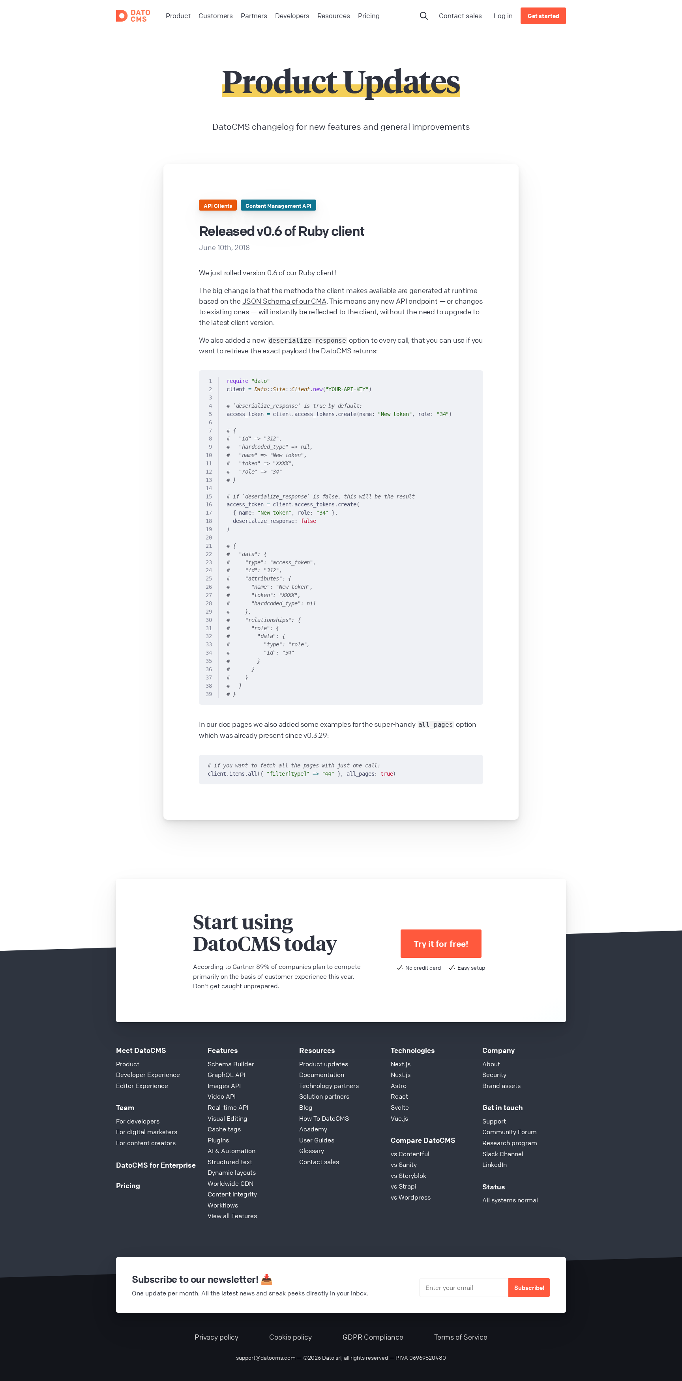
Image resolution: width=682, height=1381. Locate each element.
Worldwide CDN (230, 1183)
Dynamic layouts (232, 1172)
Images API (224, 1086)
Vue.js (399, 1118)
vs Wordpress (411, 1197)
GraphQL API (226, 1075)
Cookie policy (290, 1336)
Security (494, 1075)
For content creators (146, 1143)
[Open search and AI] (424, 16)
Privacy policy (216, 1336)
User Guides (316, 1140)
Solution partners (324, 1096)
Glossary (311, 1151)
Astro (399, 1086)
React (399, 1096)
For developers (137, 1121)
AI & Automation (231, 1151)
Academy (313, 1129)
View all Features (232, 1216)
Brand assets (501, 1086)
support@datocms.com (266, 1357)
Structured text (230, 1162)
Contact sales (460, 15)
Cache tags (224, 1129)
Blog (306, 1107)
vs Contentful (410, 1154)
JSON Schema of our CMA (284, 301)
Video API (222, 1096)
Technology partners (329, 1086)
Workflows (223, 1205)
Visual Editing (227, 1118)
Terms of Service (460, 1336)
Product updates (323, 1064)
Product (127, 1064)
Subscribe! (529, 1287)
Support (494, 1121)
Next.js (400, 1064)
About (491, 1064)
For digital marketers (146, 1132)
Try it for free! (441, 944)
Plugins (218, 1140)
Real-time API (228, 1107)
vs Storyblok (408, 1175)
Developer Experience (148, 1075)
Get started (543, 16)
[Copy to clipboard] (473, 379)
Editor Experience (142, 1086)
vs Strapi (403, 1186)
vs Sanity (404, 1164)
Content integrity (232, 1194)
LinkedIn (494, 1164)
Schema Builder (231, 1064)
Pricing (128, 1185)
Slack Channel (502, 1154)
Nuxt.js (400, 1075)
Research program (509, 1143)
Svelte (400, 1107)
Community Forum (509, 1132)
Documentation (321, 1075)
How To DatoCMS (324, 1118)
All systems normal (510, 1200)
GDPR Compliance (373, 1336)
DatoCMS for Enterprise (156, 1165)
